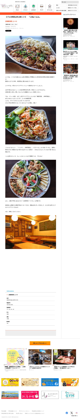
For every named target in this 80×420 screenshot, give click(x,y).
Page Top (73, 415)
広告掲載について (13, 411)
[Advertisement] (40, 404)
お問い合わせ (19, 413)
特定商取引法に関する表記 (8, 413)
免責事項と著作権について (38, 411)
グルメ (12, 24)
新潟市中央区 (8, 24)
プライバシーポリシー (25, 411)
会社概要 (4, 411)
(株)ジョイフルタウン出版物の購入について (35, 413)
